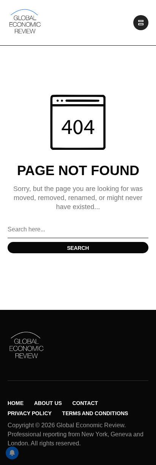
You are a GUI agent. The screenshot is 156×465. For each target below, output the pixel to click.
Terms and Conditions (95, 413)
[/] (140, 22)
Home (15, 403)
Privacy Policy (29, 413)
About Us (48, 403)
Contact (85, 403)
